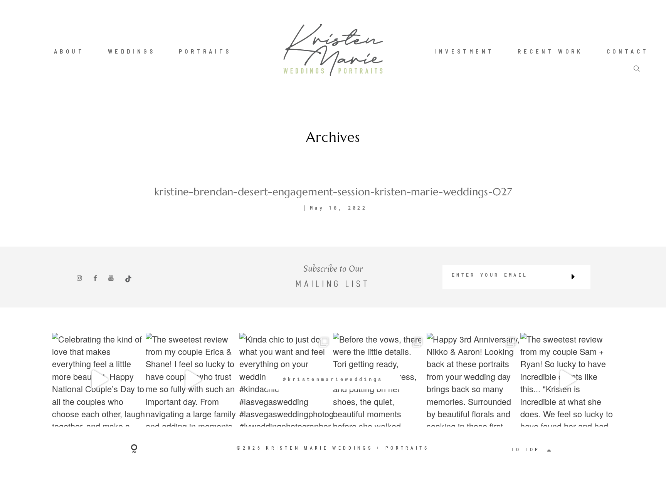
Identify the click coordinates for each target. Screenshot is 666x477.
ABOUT (69, 51)
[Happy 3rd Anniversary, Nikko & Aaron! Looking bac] (473, 380)
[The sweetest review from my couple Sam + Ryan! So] (567, 380)
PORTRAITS (205, 51)
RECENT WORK (550, 51)
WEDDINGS (131, 51)
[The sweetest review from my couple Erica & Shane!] (192, 380)
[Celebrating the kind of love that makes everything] (99, 380)
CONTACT (628, 51)
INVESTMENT (464, 51)
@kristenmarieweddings (333, 379)
